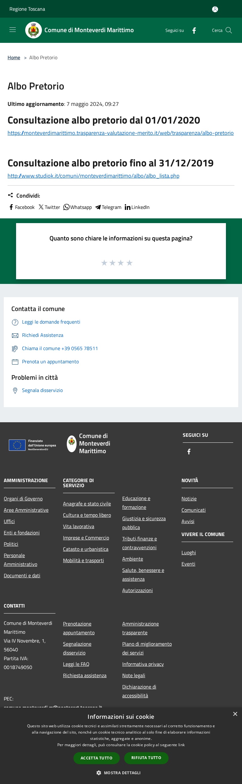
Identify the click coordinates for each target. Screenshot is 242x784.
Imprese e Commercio (86, 537)
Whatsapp (81, 207)
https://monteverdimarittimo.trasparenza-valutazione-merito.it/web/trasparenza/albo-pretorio (121, 133)
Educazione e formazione (136, 502)
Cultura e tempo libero (87, 515)
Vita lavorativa (78, 526)
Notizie (189, 498)
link (181, 744)
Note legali (133, 675)
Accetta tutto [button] (96, 758)
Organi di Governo (23, 498)
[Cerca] (229, 30)
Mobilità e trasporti (83, 560)
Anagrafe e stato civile (87, 503)
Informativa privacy (143, 664)
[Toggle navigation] (12, 29)
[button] (121, 772)
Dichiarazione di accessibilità (139, 691)
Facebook (25, 207)
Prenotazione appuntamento (79, 628)
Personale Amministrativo (20, 559)
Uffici (9, 521)
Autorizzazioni (137, 590)
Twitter (52, 207)
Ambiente (132, 558)
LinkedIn (140, 207)
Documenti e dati (22, 575)
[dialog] (121, 745)
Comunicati (194, 510)
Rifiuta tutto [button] (146, 757)
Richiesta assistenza (85, 675)
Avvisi (188, 521)
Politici (11, 544)
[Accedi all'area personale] (215, 9)
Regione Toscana (27, 9)
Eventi (188, 564)
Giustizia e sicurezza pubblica (144, 523)
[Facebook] (191, 30)
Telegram (111, 207)
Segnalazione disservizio (77, 648)
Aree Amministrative (26, 510)
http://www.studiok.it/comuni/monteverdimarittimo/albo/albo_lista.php (93, 175)
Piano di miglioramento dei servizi (147, 648)
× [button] (235, 714)
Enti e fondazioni (22, 532)
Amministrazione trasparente (140, 628)
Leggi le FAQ (76, 664)
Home (14, 57)
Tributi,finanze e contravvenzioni (139, 543)
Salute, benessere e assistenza (143, 574)
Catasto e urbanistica (85, 549)
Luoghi (189, 552)
